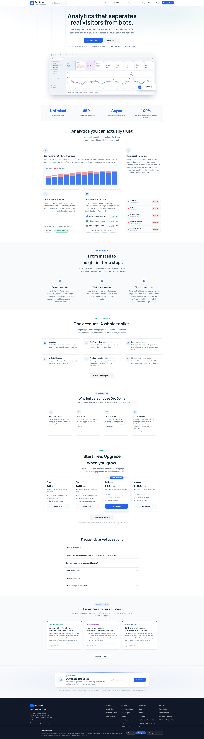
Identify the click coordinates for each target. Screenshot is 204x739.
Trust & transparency (147, 723)
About (150, 3)
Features (108, 3)
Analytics (109, 709)
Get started (58, 506)
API (122, 723)
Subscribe (140, 680)
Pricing (128, 3)
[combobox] (59, 3)
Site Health (110, 716)
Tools (135, 3)
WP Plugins (118, 3)
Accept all (141, 733)
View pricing (112, 40)
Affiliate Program (165, 716)
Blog (143, 3)
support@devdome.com (43, 723)
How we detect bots (146, 720)
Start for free (92, 40)
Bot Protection (111, 713)
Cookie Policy (84, 735)
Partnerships (164, 713)
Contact (142, 716)
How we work (138, 432)
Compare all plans (101, 517)
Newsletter (163, 709)
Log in (158, 3)
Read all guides (102, 656)
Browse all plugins (100, 376)
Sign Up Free (168, 3)
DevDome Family (128, 709)
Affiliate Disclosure (166, 720)
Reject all (131, 733)
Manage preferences (155, 733)
